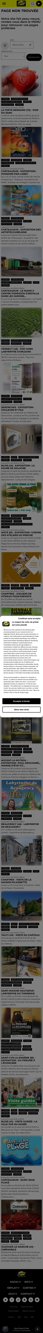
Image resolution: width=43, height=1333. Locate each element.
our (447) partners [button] (15, 630)
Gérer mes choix (21, 709)
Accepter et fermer (21, 701)
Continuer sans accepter (29, 618)
